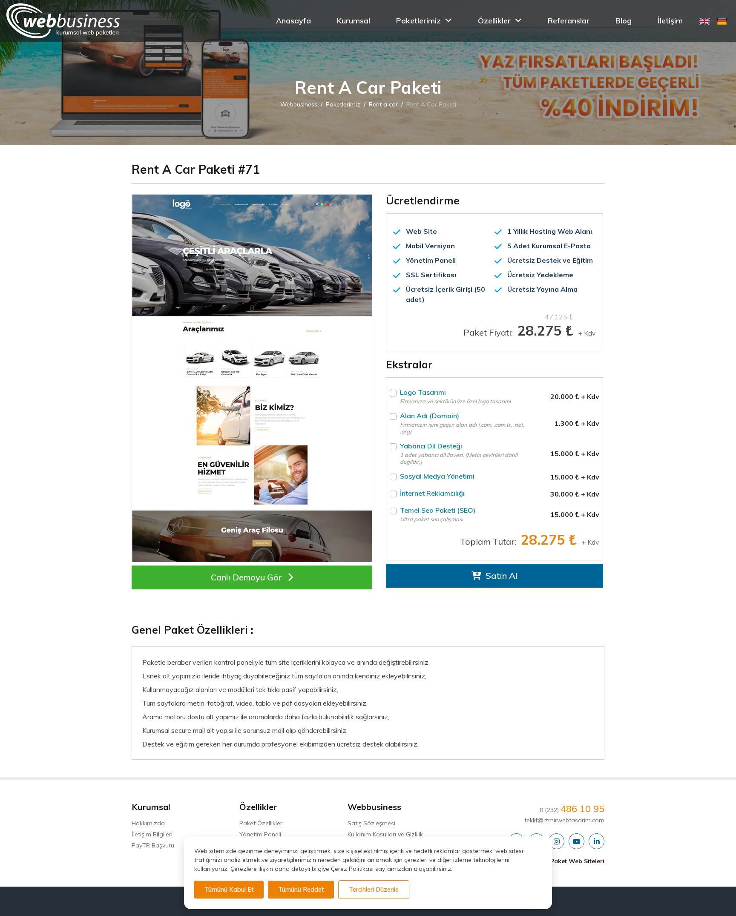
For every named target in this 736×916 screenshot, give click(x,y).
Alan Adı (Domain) (462, 423)
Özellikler (494, 21)
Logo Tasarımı (455, 396)
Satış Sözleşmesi (371, 823)
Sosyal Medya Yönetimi (437, 476)
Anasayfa (293, 21)
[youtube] (576, 842)
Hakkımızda (148, 823)
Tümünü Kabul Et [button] (228, 889)
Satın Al (500, 575)
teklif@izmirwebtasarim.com (564, 820)
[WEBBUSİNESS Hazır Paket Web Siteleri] (63, 21)
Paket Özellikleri (261, 823)
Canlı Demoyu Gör (247, 577)
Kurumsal (353, 21)
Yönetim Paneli (260, 834)
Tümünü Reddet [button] (301, 889)
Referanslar (568, 21)
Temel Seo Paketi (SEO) (437, 510)
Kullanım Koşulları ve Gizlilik (385, 834)
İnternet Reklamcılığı (432, 493)
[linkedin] (596, 842)
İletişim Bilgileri (152, 834)
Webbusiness (298, 104)
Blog (623, 21)
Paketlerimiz (418, 21)
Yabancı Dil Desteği (459, 453)
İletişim (670, 21)
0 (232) (572, 810)
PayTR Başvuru (153, 845)
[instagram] (556, 842)
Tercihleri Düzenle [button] (374, 889)
